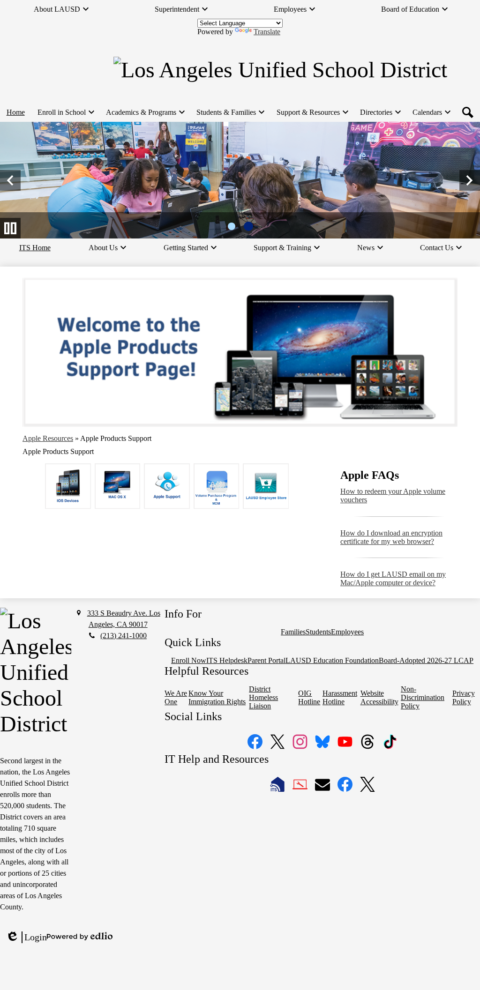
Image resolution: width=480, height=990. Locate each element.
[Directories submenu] (380, 112)
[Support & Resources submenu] (312, 112)
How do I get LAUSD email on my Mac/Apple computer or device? (393, 578)
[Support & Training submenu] (286, 247)
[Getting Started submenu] (189, 247)
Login (26, 937)
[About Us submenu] (107, 247)
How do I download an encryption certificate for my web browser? (391, 537)
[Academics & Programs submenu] (145, 112)
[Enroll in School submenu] (65, 112)
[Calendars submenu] (431, 112)
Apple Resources (47, 438)
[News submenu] (369, 247)
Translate (267, 32)
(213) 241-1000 (123, 636)
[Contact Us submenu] (440, 247)
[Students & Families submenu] (230, 112)
